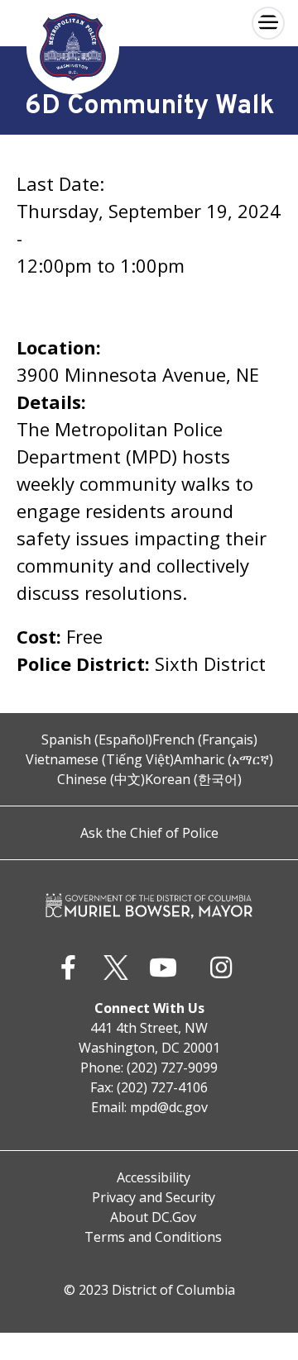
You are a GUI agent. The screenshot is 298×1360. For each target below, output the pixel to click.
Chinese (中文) (101, 779)
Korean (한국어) (193, 779)
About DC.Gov (153, 1217)
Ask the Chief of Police (149, 833)
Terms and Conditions (153, 1237)
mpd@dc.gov (169, 1107)
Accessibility (153, 1177)
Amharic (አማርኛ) (223, 759)
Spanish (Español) (96, 739)
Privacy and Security (153, 1197)
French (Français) (204, 739)
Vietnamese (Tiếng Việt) (100, 759)
